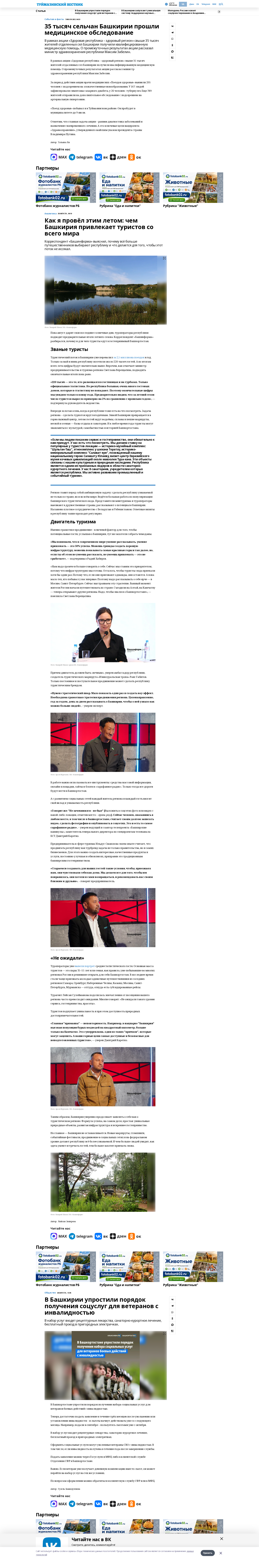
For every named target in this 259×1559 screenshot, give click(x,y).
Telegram (205, 4)
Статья (40, 11)
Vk (183, 4)
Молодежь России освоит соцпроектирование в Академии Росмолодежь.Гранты (186, 11)
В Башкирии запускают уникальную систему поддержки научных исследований (141, 11)
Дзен (191, 4)
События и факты (54, 19)
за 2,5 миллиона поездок (129, 357)
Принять (207, 1552)
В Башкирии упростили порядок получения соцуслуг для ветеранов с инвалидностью (95, 11)
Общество (50, 1292)
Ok (197, 4)
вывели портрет (85, 966)
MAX (214, 4)
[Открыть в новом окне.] (59, 157)
